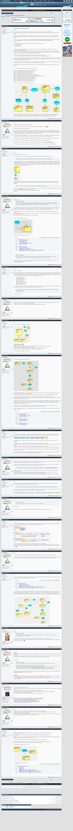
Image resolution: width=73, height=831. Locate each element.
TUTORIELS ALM (31, 5)
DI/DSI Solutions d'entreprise (10, 2)
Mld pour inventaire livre (6, 796)
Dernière (59, 779)
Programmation (39, 2)
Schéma (26, 10)
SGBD (43, 2)
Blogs (27, 0)
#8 (60, 355)
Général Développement (11, 10)
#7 (60, 320)
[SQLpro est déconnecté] (7, 694)
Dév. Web (31, 2)
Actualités (10, 782)
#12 (60, 497)
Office (46, 2)
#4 (60, 195)
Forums (15, 0)
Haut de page (59, 809)
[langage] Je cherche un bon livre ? (8, 798)
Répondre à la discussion (7, 13)
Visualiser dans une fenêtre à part (53, 237)
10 (9, 213)
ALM (21, 2)
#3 (60, 148)
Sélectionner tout (43, 237)
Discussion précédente (27, 787)
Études (44, 0)
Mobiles (50, 2)
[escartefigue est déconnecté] (7, 131)
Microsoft (25, 2)
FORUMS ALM (25, 5)
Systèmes (53, 2)
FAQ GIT (40, 5)
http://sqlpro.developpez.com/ (36, 699)
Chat (31, 0)
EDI (34, 2)
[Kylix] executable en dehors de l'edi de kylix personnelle (11, 802)
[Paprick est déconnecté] (7, 638)
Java (28, 2)
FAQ (24, 0)
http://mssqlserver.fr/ (26, 702)
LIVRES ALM (44, 5)
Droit (49, 0)
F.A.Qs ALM (35, 782)
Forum (4, 10)
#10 (60, 457)
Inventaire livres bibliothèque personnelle (17, 15)
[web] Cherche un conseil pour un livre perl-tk (10, 800)
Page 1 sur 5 (48, 12)
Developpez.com (53, 809)
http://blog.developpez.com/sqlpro (30, 700)
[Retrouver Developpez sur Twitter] (70, 5)
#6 (60, 298)
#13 (60, 519)
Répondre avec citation (52, 118)
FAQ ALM (36, 5)
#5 (60, 266)
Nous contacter (48, 809)
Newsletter (35, 0)
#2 (60, 120)
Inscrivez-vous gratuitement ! (22, 6)
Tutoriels (20, 0)
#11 (60, 479)
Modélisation (21, 10)
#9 (60, 430)
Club (52, 0)
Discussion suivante (36, 787)
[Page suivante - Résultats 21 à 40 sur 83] (56, 13)
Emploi (40, 0)
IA (19, 2)
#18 (60, 683)
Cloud (17, 2)
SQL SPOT (19, 701)
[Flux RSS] (69, 5)
